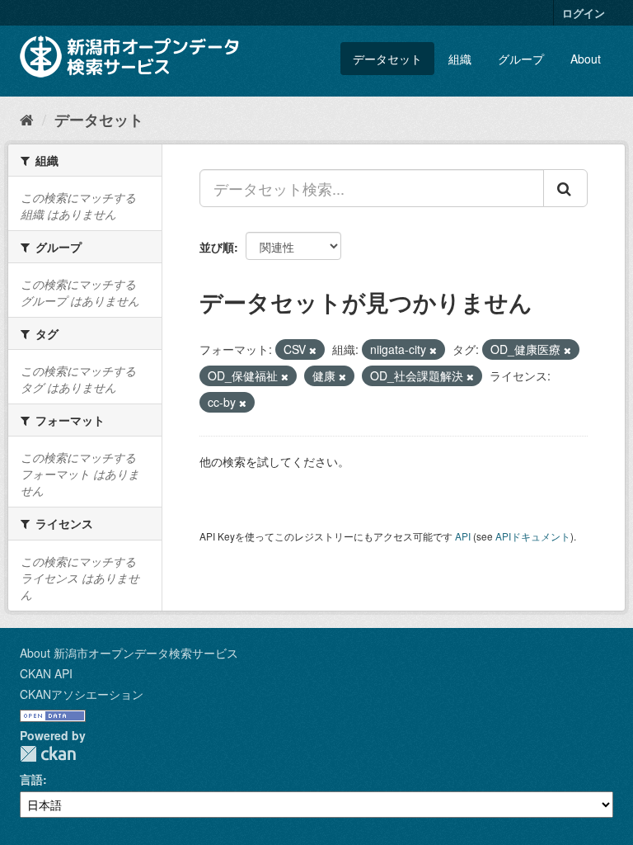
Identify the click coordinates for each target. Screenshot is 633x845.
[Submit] (565, 188)
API (463, 536)
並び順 (216, 246)
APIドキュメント (532, 536)
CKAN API (46, 673)
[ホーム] (27, 119)
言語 (31, 779)
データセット (387, 58)
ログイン (583, 13)
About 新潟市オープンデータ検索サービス (129, 652)
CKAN (48, 753)
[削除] (312, 349)
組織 (459, 58)
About (585, 58)
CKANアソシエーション (81, 694)
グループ (521, 58)
